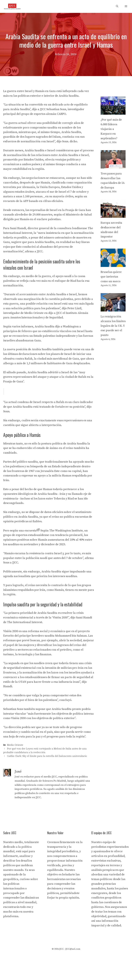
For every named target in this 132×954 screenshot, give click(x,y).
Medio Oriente (15, 745)
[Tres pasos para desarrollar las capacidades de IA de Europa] (113, 166)
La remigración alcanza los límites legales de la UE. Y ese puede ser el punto (113, 326)
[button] (117, 6)
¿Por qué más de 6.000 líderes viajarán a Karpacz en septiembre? (111, 129)
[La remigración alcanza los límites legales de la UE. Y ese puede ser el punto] (113, 309)
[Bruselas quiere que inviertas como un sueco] (113, 264)
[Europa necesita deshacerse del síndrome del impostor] (113, 215)
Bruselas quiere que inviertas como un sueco (111, 276)
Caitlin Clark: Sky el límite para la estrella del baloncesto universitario (47, 756)
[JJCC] (12, 6)
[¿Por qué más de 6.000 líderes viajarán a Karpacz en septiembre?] (113, 112)
